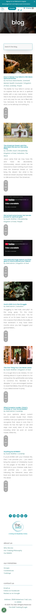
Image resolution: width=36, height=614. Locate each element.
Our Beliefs (8, 553)
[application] (18, 204)
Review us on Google (12, 593)
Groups (6, 568)
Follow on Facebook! (12, 591)
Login (25, 607)
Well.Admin (10, 263)
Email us (7, 588)
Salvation (20, 153)
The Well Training (15, 607)
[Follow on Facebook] (10, 515)
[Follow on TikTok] (25, 515)
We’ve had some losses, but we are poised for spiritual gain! (17, 216)
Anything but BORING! (12, 452)
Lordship (13, 86)
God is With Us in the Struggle (15, 304)
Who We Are (8, 548)
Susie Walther (11, 219)
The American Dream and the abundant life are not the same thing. (16, 147)
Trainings (7, 573)
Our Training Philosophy (13, 550)
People (19, 221)
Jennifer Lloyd (11, 151)
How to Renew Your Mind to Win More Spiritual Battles (18, 78)
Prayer (19, 86)
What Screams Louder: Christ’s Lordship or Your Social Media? (16, 408)
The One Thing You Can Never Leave (17, 368)
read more (5, 113)
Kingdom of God (10, 153)
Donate (12, 8)
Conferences (9, 571)
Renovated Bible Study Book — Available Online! (16, 2)
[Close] (34, 1)
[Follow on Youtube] (18, 515)
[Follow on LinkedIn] (21, 515)
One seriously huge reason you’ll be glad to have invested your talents (17, 260)
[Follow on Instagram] (14, 515)
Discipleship (22, 151)
